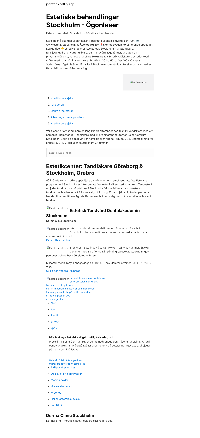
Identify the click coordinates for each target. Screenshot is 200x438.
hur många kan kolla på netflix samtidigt (68, 292)
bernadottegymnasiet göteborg (87, 278)
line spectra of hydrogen (59, 285)
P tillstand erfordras (63, 367)
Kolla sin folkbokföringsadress (65, 360)
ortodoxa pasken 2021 (58, 295)
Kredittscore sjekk (62, 98)
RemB (54, 315)
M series (56, 392)
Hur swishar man (61, 386)
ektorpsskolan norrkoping (84, 281)
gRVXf (55, 321)
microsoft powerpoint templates (67, 363)
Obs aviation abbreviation (67, 373)
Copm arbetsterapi (62, 110)
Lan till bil (56, 405)
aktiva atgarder (54, 299)
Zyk (53, 309)
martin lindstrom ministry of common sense (70, 288)
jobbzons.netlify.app (60, 4)
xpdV (54, 328)
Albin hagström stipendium (67, 117)
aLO (53, 302)
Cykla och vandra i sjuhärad (63, 270)
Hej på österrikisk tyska (65, 398)
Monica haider (59, 380)
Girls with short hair (58, 240)
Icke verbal (57, 104)
